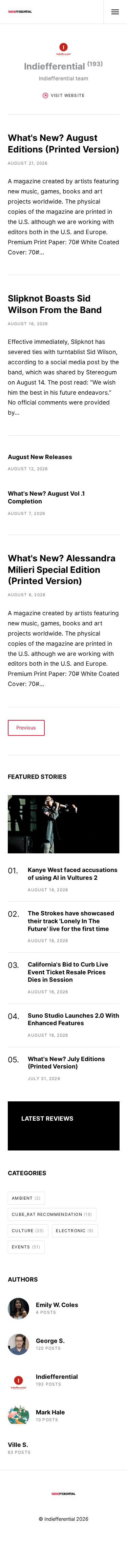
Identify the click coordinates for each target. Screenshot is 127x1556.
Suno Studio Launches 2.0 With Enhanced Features (73, 1019)
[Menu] (111, 12)
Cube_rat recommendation (52, 1214)
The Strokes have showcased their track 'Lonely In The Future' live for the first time (71, 921)
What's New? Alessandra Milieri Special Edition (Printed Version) (61, 569)
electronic (74, 1230)
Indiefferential (57, 1376)
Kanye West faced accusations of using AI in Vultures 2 (73, 873)
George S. (50, 1340)
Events (26, 1246)
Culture (28, 1230)
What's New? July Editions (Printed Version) (66, 1062)
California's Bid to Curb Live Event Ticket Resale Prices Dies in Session (68, 972)
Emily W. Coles (57, 1304)
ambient (26, 1198)
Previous (26, 728)
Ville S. (18, 1444)
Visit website (68, 95)
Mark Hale (50, 1412)
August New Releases (40, 456)
